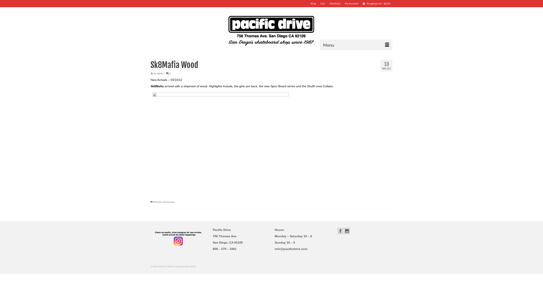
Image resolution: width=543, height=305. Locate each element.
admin (160, 73)
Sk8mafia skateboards (164, 202)
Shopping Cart (378, 3)
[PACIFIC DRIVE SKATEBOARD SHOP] (271, 30)
